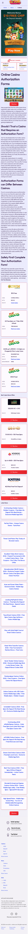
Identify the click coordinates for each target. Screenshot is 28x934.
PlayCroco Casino (15, 329)
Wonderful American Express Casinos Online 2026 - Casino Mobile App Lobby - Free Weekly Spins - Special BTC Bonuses (14, 786)
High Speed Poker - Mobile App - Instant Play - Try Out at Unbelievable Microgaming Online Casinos (14, 802)
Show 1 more (4, 873)
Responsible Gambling (12, 928)
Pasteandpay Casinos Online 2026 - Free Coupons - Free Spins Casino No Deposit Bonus (14, 678)
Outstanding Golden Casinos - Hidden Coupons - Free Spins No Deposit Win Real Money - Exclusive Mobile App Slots (14, 511)
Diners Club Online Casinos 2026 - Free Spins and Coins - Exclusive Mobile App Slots (14, 755)
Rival (4, 851)
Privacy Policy (22, 928)
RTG (4, 882)
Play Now (14, 104)
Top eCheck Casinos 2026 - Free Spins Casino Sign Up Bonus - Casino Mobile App (14, 617)
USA (4, 870)
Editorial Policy (3, 928)
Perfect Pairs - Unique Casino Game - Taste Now (14, 524)
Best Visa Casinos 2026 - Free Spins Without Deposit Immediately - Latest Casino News (14, 771)
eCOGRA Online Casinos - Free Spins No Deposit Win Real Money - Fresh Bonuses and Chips (14, 739)
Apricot (5, 853)
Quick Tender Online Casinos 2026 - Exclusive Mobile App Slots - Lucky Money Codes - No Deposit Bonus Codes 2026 (14, 664)
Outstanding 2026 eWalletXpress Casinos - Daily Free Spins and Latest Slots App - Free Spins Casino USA (14, 725)
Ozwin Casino (14, 302)
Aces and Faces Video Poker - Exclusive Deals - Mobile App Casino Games (14, 587)
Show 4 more (4, 856)
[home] (16, 4)
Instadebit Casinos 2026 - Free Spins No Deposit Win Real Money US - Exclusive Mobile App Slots (14, 709)
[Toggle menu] (2, 2)
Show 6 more (4, 890)
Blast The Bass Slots (7, 67)
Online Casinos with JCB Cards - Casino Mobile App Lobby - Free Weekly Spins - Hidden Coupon (14, 694)
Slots (4, 866)
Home (5, 7)
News (12, 7)
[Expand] (2, 880)
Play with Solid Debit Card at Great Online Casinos (14, 631)
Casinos (3, 843)
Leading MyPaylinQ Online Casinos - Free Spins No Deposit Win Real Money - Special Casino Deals (14, 603)
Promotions (6, 868)
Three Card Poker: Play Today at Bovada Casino (14, 540)
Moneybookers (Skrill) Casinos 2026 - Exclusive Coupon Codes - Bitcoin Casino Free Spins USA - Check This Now (14, 572)
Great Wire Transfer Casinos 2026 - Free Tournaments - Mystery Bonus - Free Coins (14, 648)
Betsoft (5, 849)
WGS (4, 846)
